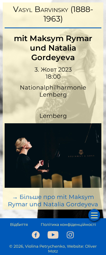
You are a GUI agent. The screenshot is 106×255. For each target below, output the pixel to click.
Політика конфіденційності (68, 224)
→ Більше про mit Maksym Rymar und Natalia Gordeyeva (53, 200)
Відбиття (19, 224)
